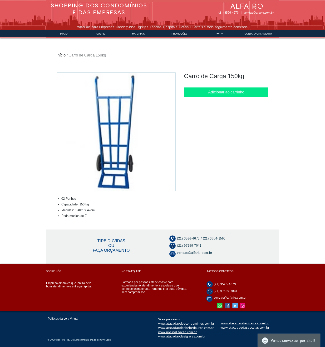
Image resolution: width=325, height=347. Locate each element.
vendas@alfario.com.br (259, 12)
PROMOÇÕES (179, 33)
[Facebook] (227, 305)
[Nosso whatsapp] (219, 305)
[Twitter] (235, 305)
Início (61, 55)
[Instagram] (242, 305)
